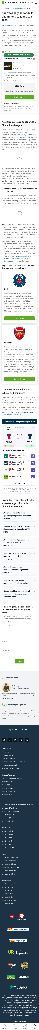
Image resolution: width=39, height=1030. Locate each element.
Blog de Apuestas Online (10, 768)
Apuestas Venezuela (9, 900)
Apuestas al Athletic (8, 821)
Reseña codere (7, 795)
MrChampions (12, 26)
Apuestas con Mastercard (10, 867)
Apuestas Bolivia (7, 894)
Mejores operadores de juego (12, 778)
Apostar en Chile (7, 887)
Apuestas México (7, 897)
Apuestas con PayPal (9, 871)
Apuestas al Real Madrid (10, 808)
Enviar (19, 661)
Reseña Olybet (7, 785)
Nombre (5, 641)
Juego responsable (8, 758)
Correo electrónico (8, 651)
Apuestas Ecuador (8, 904)
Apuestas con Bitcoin (9, 861)
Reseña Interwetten (8, 791)
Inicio (3, 8)
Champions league (17, 8)
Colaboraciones (7, 755)
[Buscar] (32, 3)
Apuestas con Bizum (9, 864)
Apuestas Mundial (8, 814)
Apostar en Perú (7, 890)
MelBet (15, 62)
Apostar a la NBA (7, 834)
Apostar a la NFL (7, 838)
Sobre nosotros (7, 752)
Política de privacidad (9, 765)
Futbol (8, 8)
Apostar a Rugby (7, 841)
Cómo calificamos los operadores (13, 762)
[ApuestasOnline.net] (15, 3)
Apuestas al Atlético (8, 818)
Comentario (6, 626)
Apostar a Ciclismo (8, 847)
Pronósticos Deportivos (25, 1027)
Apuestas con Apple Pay (10, 857)
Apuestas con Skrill (8, 874)
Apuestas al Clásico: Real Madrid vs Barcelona (17, 805)
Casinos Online (35, 1027)
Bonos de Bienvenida (14, 1027)
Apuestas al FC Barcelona (10, 811)
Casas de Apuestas (4, 1027)
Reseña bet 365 (7, 781)
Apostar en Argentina (9, 884)
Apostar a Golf (7, 844)
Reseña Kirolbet (7, 788)
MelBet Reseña (17, 69)
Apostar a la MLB (7, 831)
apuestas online (25, 137)
